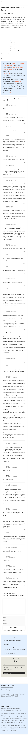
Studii (12, 728)
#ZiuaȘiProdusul (5, 711)
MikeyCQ (8, 376)
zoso (12, 13)
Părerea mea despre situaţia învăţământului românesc (12, 641)
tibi (7, 254)
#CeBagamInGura (5, 708)
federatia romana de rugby (14, 722)
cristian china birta (6, 720)
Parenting (13, 725)
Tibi (13, 19)
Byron (21, 715)
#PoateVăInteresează (6, 710)
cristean (8, 223)
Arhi (6, 36)
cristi (7, 135)
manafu (22, 723)
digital (6, 722)
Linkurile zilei (16, 723)
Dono (15, 36)
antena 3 (17, 711)
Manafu (10, 36)
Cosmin (8, 179)
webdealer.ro (6, 644)
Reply (24, 110)
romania (15, 727)
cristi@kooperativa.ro (13, 93)
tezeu (7, 532)
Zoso (15, 32)
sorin (7, 577)
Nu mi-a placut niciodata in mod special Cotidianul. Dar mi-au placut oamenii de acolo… (14, 650)
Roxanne (8, 508)
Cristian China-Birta (6, 2)
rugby (20, 727)
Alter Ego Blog (9, 206)
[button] (25, 2)
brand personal (6, 715)
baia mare (12, 713)
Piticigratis (10, 40)
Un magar (8, 484)
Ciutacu (8, 48)
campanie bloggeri (5, 716)
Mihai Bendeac (21, 48)
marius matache (6, 725)
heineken (6, 723)
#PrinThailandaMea (16, 710)
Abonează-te (6, 73)
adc (7, 155)
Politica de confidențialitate (6, 699)
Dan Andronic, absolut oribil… (9, 653)
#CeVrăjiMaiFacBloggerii (16, 708)
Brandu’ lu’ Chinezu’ (14, 715)
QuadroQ (8, 126)
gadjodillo (8, 276)
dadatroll (8, 466)
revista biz (10, 727)
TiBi (7, 104)
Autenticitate (7, 713)
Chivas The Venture (17, 718)
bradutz (8, 244)
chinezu (9, 13)
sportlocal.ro (6, 728)
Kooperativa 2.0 (19, 81)
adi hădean (12, 711)
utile (9, 730)
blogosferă (5, 13)
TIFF (15, 728)
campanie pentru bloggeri (16, 716)
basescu (18, 713)
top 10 (20, 728)
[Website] (14, 623)
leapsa (11, 723)
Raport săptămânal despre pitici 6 (10, 647)
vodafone (13, 730)
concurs (24, 718)
